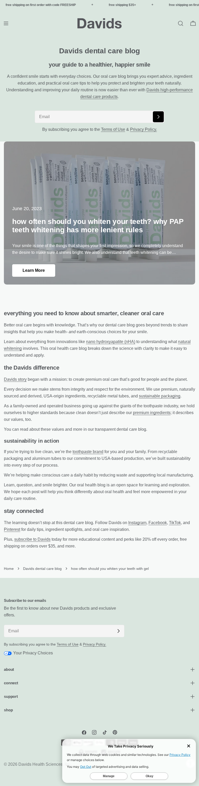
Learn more (34, 270)
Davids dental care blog (42, 568)
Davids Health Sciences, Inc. (44, 764)
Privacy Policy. (143, 129)
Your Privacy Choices (32, 653)
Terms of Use (113, 129)
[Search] (180, 23)
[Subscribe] (158, 116)
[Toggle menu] (6, 23)
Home (9, 568)
